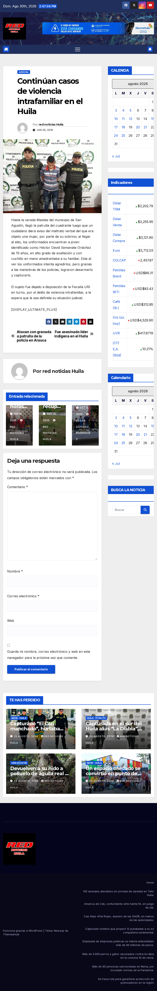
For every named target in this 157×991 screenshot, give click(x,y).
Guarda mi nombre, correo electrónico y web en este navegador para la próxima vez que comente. (48, 654)
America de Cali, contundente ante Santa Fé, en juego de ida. (119, 905)
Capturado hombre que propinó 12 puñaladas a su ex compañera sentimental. (119, 930)
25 (123, 135)
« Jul (116, 156)
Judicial (24, 72)
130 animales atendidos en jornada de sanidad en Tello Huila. (118, 893)
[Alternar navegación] (78, 49)
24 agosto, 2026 (102, 736)
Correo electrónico (23, 596)
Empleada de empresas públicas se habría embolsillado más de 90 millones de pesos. (118, 943)
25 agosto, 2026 (26, 736)
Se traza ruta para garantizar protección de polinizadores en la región (126, 980)
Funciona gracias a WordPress (23, 930)
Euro (116, 250)
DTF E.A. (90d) (117, 349)
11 (123, 119)
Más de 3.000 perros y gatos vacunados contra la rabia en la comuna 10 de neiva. (118, 955)
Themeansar (11, 934)
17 (116, 127)
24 (116, 135)
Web (10, 621)
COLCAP (119, 260)
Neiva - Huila (18, 718)
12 (130, 119)
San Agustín (19, 763)
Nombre (15, 571)
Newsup (59, 930)
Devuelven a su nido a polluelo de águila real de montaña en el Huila (40, 773)
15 (152, 119)
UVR (116, 333)
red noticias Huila (51, 124)
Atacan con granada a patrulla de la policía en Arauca (34, 336)
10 (116, 119)
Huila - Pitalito (96, 718)
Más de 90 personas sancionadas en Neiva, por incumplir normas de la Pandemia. (123, 968)
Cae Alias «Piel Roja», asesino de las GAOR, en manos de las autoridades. (119, 918)
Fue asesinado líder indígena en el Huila (71, 334)
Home (150, 882)
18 (123, 127)
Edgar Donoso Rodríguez (83, 430)
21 (145, 127)
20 (138, 127)
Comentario (17, 487)
